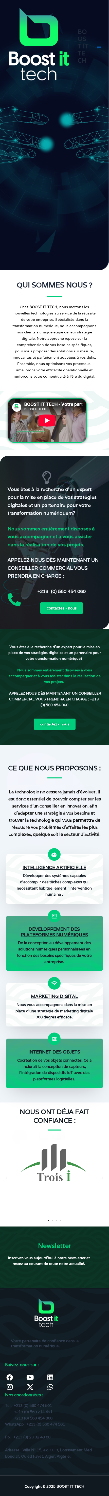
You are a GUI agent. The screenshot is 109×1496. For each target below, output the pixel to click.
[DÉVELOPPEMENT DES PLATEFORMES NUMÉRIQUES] (54, 916)
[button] (6, 1178)
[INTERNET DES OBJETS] (54, 1039)
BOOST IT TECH (83, 46)
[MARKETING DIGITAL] (54, 983)
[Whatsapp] (50, 1386)
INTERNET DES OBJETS (54, 1052)
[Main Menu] (99, 46)
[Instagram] (9, 1386)
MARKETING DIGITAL (54, 996)
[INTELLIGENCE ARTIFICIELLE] (54, 854)
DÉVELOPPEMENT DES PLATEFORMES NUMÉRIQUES (54, 932)
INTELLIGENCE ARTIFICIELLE (54, 867)
